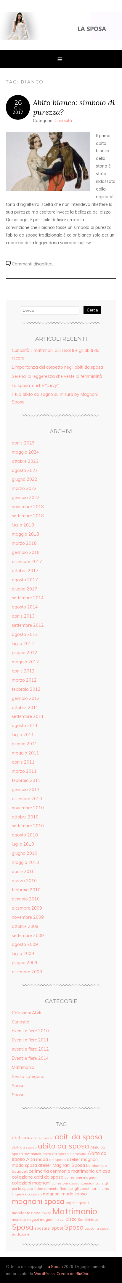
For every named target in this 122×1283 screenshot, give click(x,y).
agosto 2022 (25, 470)
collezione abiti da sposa (37, 1177)
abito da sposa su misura (64, 1153)
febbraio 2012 (26, 689)
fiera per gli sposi (74, 1188)
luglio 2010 (23, 844)
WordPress (44, 1273)
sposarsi (42, 1228)
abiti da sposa (78, 1136)
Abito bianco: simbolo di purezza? (74, 107)
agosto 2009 (25, 944)
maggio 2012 (25, 662)
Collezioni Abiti (26, 1012)
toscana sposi (97, 1228)
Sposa (18, 1085)
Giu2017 (18, 110)
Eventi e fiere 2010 (30, 1030)
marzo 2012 (24, 680)
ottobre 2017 (25, 570)
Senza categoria (28, 1076)
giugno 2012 (24, 652)
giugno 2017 (24, 589)
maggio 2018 (25, 534)
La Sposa (54, 1266)
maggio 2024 (25, 452)
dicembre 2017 (27, 561)
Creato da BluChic (73, 1273)
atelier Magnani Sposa (61, 1165)
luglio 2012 (23, 643)
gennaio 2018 (26, 552)
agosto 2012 (25, 634)
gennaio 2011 (26, 789)
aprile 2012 (23, 671)
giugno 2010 (24, 853)
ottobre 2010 (25, 817)
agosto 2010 (25, 835)
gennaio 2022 (26, 497)
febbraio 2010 (26, 889)
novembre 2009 (28, 917)
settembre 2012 (28, 625)
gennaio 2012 (26, 698)
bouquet (20, 1171)
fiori (93, 1188)
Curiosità (63, 120)
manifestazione (26, 1212)
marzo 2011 (24, 771)
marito (46, 1213)
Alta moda (37, 1159)
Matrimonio (23, 1067)
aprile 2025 (23, 443)
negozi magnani (41, 1219)
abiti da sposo (24, 1147)
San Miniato (88, 1219)
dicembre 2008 (27, 971)
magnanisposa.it (77, 1203)
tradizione (20, 1234)
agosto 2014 (25, 607)
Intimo (104, 1188)
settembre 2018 (28, 516)
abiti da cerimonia (38, 1138)
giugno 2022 (24, 479)
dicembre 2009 (27, 908)
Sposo (18, 1094)
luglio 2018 (23, 525)
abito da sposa (63, 1145)
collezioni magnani (31, 1183)
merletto (19, 1219)
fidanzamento (46, 1188)
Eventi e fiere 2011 (30, 1040)
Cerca (92, 310)
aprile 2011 (23, 762)
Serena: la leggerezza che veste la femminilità (57, 376)
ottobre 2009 (25, 926)
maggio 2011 (25, 753)
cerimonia (39, 1171)
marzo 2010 (24, 880)
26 (18, 102)
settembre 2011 (28, 716)
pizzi (61, 1219)
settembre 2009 (28, 935)
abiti (17, 1138)
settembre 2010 (28, 825)
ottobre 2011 (25, 707)
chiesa (103, 1171)
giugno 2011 (24, 743)
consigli (87, 1183)
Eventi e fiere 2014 (30, 1058)
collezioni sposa (66, 1183)
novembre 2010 (28, 808)
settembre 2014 (28, 598)
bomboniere (96, 1165)
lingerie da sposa (27, 1194)
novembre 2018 (28, 506)
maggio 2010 (25, 862)
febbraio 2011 (26, 780)
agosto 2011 (25, 725)
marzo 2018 (24, 543)
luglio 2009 (23, 953)
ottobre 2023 (25, 461)
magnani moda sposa (65, 1194)
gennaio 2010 (26, 899)
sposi (57, 1228)
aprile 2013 (23, 616)
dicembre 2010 (27, 798)
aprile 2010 (23, 871)
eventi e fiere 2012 (30, 1049)
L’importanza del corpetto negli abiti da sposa (57, 367)
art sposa (57, 1159)
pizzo (71, 1219)
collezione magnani (81, 1177)
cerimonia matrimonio (72, 1171)
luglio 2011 (23, 734)
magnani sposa (38, 1201)
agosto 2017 (25, 580)
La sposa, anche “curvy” (35, 385)
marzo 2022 (24, 488)
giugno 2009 (24, 962)
